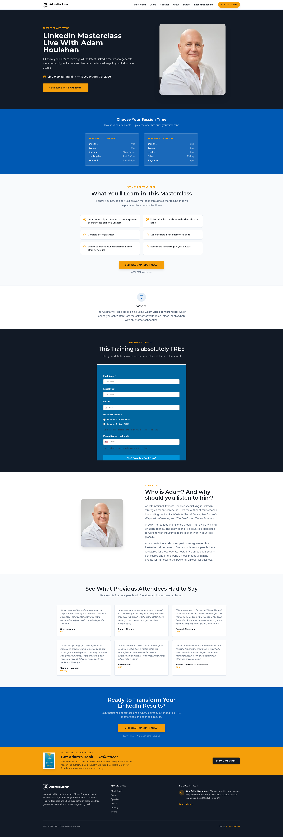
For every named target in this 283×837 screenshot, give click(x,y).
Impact (186, 4)
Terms (114, 811)
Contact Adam (229, 5)
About (176, 4)
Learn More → (186, 804)
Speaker (164, 4)
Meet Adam (140, 4)
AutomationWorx (233, 826)
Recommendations (203, 4)
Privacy (114, 807)
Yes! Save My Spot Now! (66, 87)
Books (153, 4)
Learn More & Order (226, 760)
